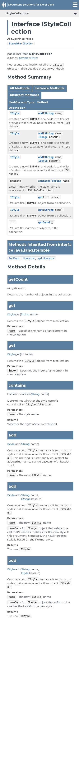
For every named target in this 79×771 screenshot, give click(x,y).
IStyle (27, 43)
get (40, 197)
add (40, 113)
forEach (14, 258)
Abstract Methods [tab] (24, 95)
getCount (44, 222)
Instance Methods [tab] (49, 88)
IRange (43, 137)
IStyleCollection (17, 13)
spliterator (46, 258)
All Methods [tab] (20, 88)
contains (44, 181)
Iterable (15, 43)
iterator (28, 258)
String (48, 113)
